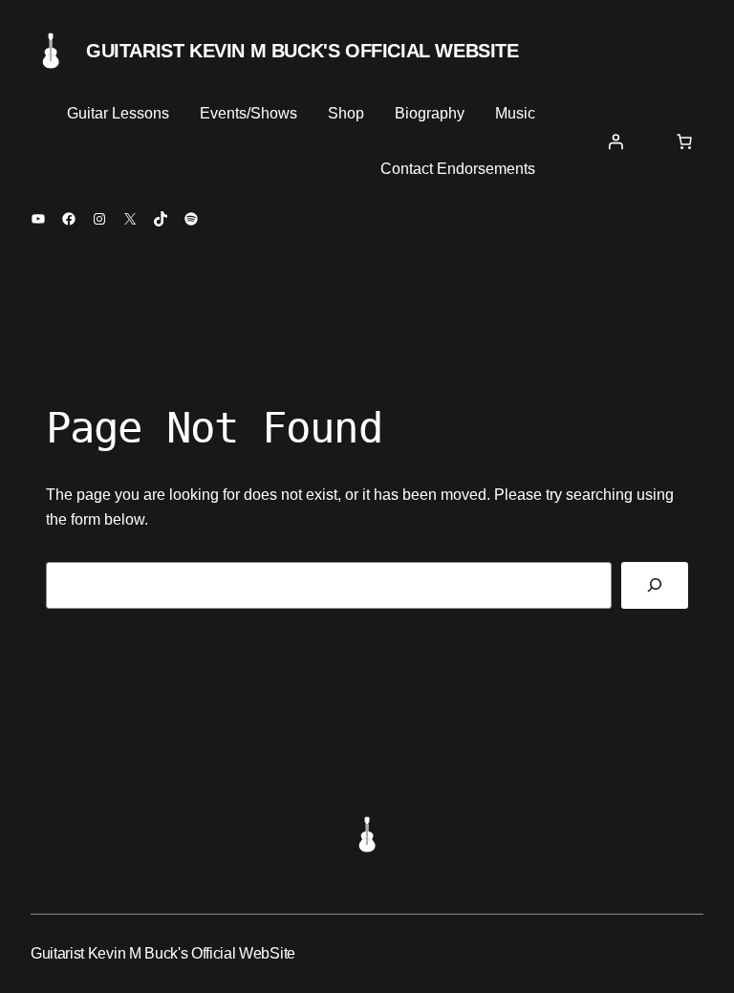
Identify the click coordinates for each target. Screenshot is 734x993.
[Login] (615, 141)
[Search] (654, 585)
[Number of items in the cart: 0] (684, 141)
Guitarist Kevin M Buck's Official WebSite (302, 50)
